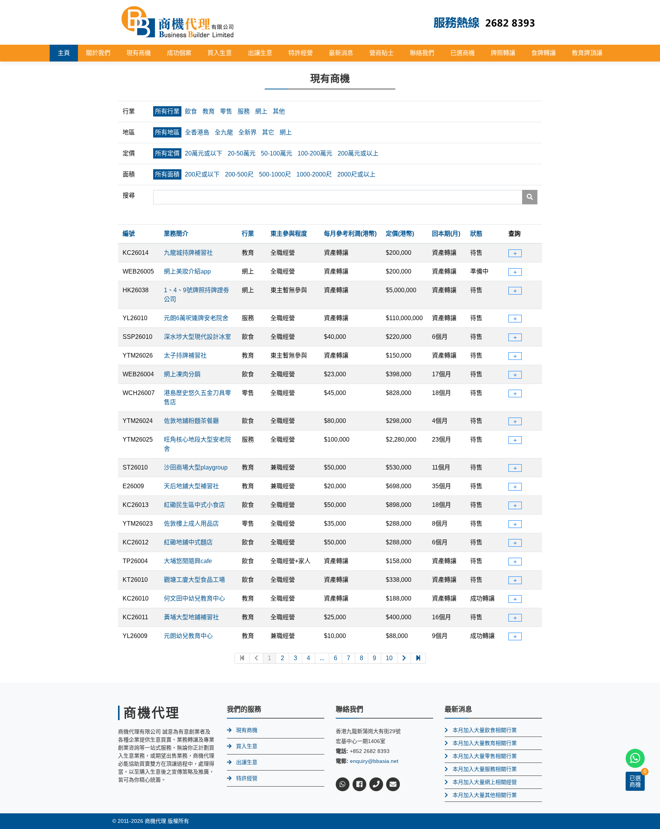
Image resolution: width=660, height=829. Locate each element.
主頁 (64, 53)
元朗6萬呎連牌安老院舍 (196, 318)
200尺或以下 (202, 174)
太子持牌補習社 (185, 355)
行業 (248, 233)
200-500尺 (239, 174)
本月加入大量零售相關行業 (485, 756)
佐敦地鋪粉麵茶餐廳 (191, 421)
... (322, 658)
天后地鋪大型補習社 (191, 486)
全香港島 (197, 132)
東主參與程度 (288, 233)
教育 (208, 111)
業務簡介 (176, 233)
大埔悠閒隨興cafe (188, 561)
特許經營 (300, 53)
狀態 (476, 233)
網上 (261, 111)
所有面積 (167, 174)
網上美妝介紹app (187, 271)
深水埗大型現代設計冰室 (197, 337)
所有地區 (167, 132)
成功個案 (179, 53)
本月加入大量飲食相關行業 (485, 730)
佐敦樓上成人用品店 (191, 523)
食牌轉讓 (543, 53)
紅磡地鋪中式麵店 (188, 542)
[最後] (418, 658)
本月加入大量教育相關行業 (485, 743)
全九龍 (224, 132)
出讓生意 (260, 53)
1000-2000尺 (314, 174)
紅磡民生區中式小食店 (194, 505)
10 (389, 658)
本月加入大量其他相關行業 (485, 795)
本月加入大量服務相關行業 (485, 769)
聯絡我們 (422, 53)
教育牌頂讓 (587, 53)
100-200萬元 (315, 153)
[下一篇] (404, 658)
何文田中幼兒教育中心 (194, 598)
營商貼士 (381, 53)
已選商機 (462, 53)
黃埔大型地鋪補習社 (191, 617)
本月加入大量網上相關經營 (485, 782)
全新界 (247, 132)
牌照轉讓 (503, 53)
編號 (129, 233)
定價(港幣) (400, 233)
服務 (244, 111)
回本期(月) (446, 233)
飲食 (191, 111)
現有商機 (138, 53)
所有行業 (167, 111)
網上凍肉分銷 (182, 374)
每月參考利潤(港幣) (350, 233)
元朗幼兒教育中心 (188, 636)
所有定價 (167, 153)
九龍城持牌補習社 (188, 252)
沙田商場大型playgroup (196, 467)
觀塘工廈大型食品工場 (194, 579)
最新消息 (341, 53)
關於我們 (98, 53)
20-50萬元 (242, 153)
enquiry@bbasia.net (374, 761)
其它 (268, 132)
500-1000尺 (275, 174)
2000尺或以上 (356, 174)
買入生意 (219, 53)
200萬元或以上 (358, 153)
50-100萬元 (276, 153)
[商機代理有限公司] (177, 22)
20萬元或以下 (203, 153)
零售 (226, 111)
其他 (279, 111)
